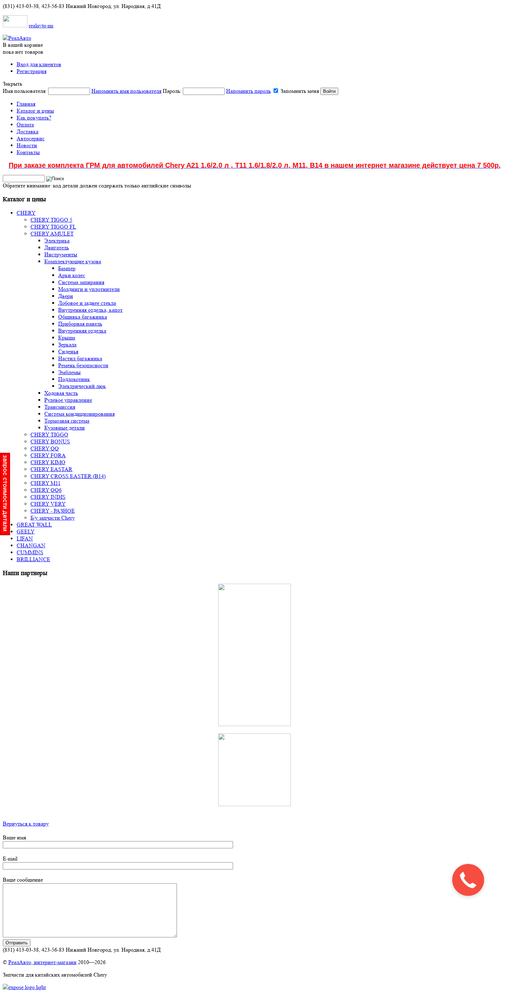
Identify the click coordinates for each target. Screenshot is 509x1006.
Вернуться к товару (26, 823)
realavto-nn (41, 25)
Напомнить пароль (248, 91)
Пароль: (217, 91)
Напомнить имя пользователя (126, 91)
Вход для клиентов (39, 64)
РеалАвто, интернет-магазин (42, 962)
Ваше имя (14, 837)
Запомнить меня (299, 91)
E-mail (10, 858)
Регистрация (31, 71)
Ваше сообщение (23, 879)
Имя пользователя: (82, 91)
